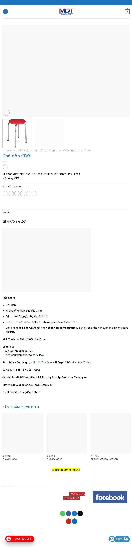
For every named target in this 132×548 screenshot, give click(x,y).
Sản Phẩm (24, 150)
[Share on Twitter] (17, 193)
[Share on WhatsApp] (5, 193)
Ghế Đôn (86, 150)
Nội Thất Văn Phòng (44, 150)
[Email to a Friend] (22, 193)
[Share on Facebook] (11, 193)
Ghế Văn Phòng (69, 150)
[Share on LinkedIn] (34, 193)
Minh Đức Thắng (81, 362)
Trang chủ (8, 150)
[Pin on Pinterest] (28, 193)
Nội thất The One (41, 362)
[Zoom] (7, 113)
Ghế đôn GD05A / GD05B (104, 459)
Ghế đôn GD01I (10, 459)
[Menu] (5, 11)
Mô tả (5, 212)
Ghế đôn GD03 (54, 459)
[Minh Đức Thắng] (66, 11)
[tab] (5, 213)
